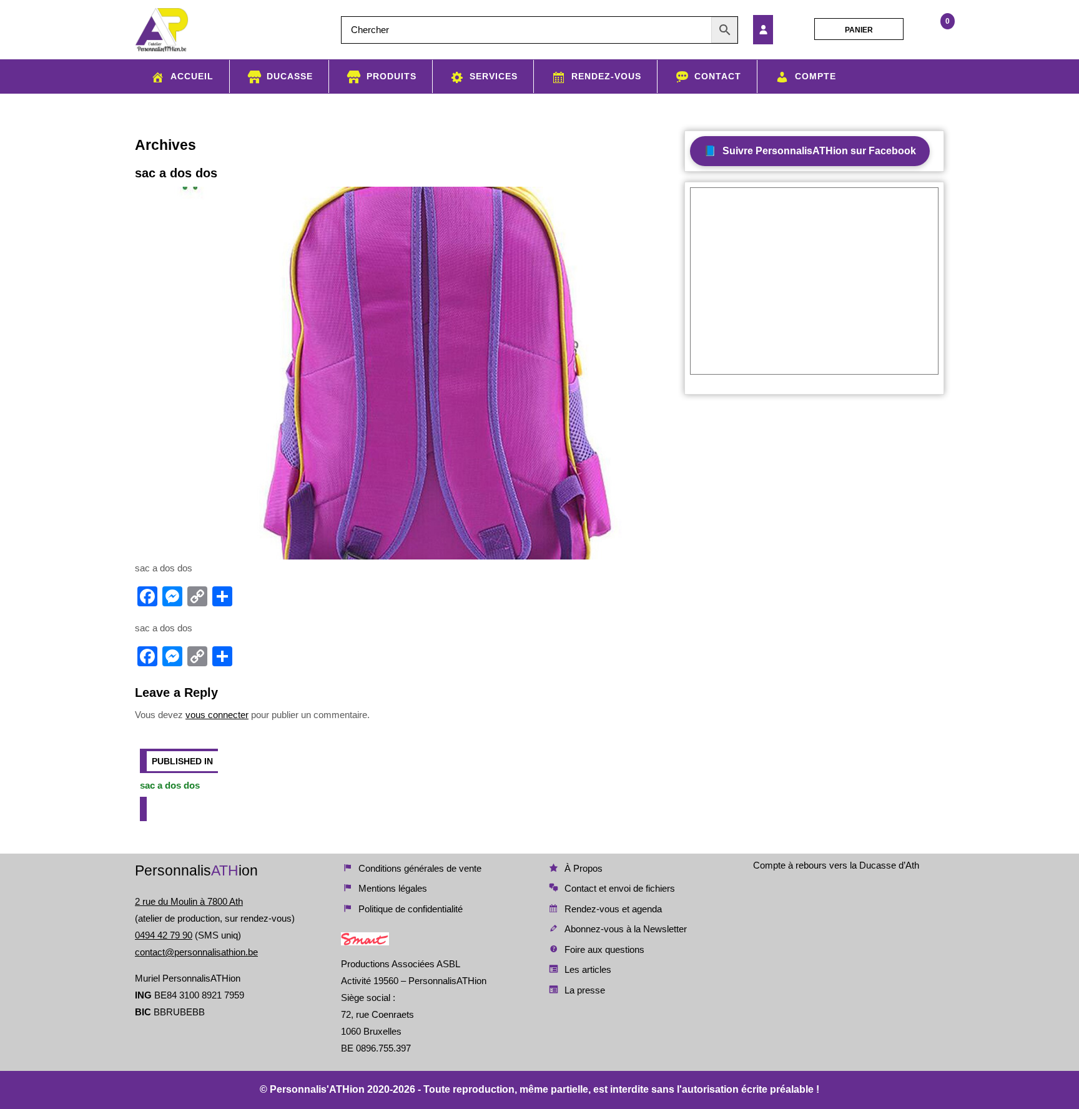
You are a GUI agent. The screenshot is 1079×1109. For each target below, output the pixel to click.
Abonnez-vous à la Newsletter (625, 929)
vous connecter (217, 714)
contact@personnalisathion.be (196, 952)
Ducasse (290, 76)
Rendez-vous (606, 76)
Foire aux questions (604, 949)
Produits (391, 76)
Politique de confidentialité (410, 909)
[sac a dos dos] (780, 29)
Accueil (192, 76)
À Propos (583, 868)
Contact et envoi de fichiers (619, 888)
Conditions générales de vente (419, 868)
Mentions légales (392, 888)
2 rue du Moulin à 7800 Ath (189, 901)
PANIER (859, 30)
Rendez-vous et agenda (613, 909)
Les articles (587, 969)
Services (494, 76)
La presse (584, 990)
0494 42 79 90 (163, 935)
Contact (717, 76)
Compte (815, 76)
